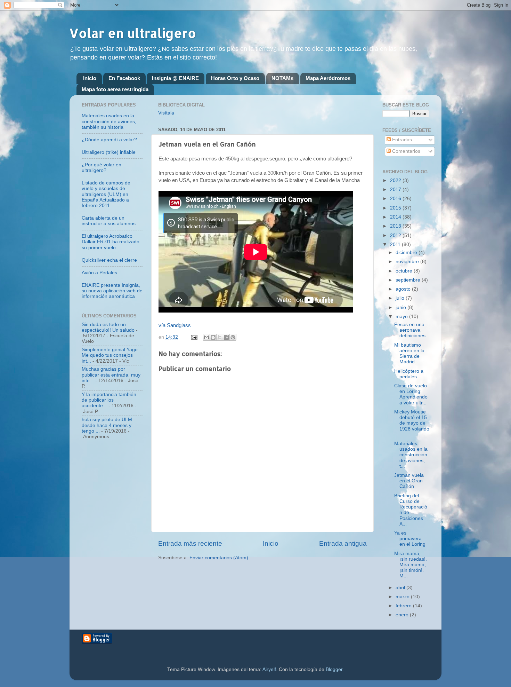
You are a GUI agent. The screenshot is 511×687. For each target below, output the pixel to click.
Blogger (334, 669)
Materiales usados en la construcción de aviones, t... (411, 455)
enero (403, 614)
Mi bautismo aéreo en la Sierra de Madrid (409, 353)
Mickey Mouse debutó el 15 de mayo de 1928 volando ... (411, 423)
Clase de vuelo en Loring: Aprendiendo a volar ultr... (411, 394)
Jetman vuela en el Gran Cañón (409, 481)
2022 (396, 180)
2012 (396, 235)
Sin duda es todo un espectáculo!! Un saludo (108, 327)
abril (401, 587)
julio (401, 298)
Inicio (89, 78)
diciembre (407, 252)
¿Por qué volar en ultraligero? (101, 167)
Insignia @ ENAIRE (175, 78)
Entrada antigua (343, 543)
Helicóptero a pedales (408, 374)
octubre (405, 271)
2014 (396, 217)
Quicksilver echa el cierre (109, 260)
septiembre (409, 280)
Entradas (401, 139)
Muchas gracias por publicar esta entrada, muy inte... (111, 374)
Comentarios (405, 151)
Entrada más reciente (190, 543)
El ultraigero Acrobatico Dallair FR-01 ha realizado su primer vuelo (110, 242)
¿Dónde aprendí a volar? (109, 139)
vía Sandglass (175, 325)
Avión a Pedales (99, 272)
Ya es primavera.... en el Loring (410, 538)
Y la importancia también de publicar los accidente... (109, 400)
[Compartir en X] (219, 337)
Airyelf (269, 669)
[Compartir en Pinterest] (232, 337)
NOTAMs (282, 78)
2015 (396, 208)
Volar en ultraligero (133, 33)
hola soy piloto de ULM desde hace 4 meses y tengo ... (107, 425)
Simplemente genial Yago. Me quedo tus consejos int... (110, 355)
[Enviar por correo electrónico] (206, 337)
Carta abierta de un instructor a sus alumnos (109, 220)
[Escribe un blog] (213, 337)
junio (401, 307)
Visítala (166, 113)
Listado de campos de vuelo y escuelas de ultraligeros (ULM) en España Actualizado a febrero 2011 (106, 194)
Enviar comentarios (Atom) (218, 557)
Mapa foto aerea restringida (115, 89)
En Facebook (124, 78)
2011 (396, 244)
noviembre (408, 261)
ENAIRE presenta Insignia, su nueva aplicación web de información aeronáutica (112, 291)
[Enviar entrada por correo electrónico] (194, 337)
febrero (404, 605)
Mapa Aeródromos (328, 78)
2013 (396, 226)
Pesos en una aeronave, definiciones (409, 330)
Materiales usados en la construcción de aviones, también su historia (109, 121)
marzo (403, 596)
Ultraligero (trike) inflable (109, 152)
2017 (396, 189)
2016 (396, 198)
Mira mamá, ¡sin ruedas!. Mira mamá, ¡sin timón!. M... (410, 565)
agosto (404, 289)
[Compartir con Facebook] (226, 337)
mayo (402, 316)
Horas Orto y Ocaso (235, 78)
